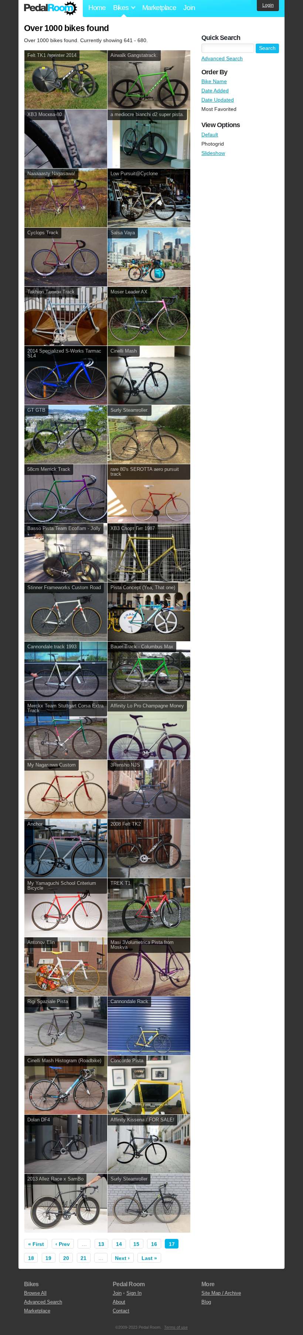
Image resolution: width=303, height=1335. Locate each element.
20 (66, 1258)
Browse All (35, 1293)
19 (48, 1258)
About (119, 1302)
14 (119, 1244)
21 (83, 1258)
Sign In (134, 1293)
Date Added (215, 91)
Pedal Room (50, 8)
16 (154, 1244)
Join (189, 7)
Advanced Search (222, 58)
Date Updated (217, 100)
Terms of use (176, 1327)
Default (209, 134)
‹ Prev (62, 1244)
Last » (149, 1258)
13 (101, 1244)
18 (31, 1258)
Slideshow (213, 153)
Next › (122, 1258)
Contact (121, 1311)
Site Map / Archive (221, 1293)
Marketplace (159, 7)
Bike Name (214, 81)
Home (97, 7)
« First (36, 1244)
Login (268, 5)
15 (136, 1244)
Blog (206, 1302)
